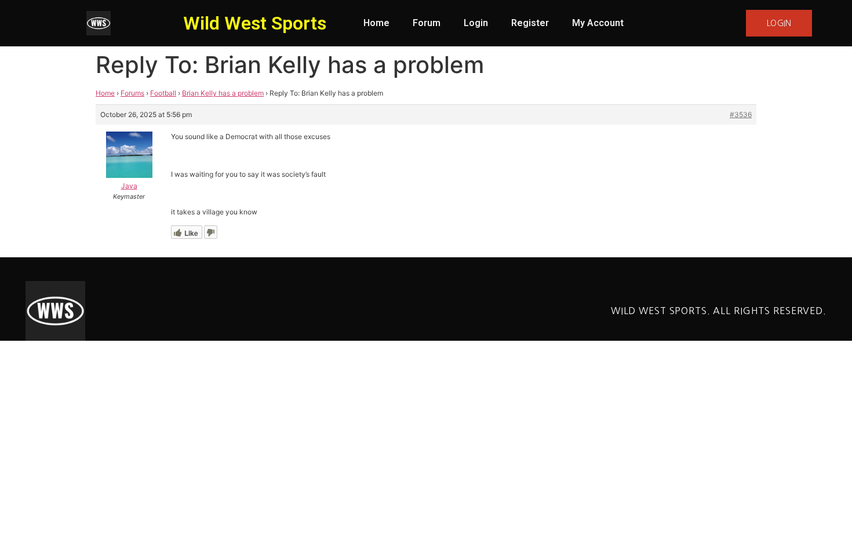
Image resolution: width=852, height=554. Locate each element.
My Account (598, 22)
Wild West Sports (254, 23)
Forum (426, 22)
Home (376, 22)
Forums (132, 93)
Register (530, 22)
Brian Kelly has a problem (223, 93)
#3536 (741, 114)
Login (476, 22)
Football (163, 93)
